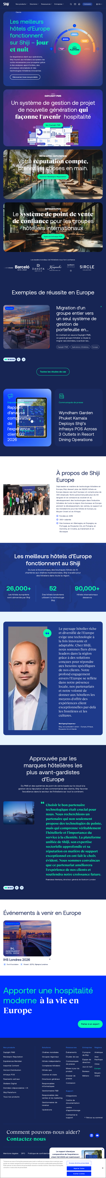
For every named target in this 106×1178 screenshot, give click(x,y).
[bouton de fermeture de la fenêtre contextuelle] (102, 1149)
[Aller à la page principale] (6, 4)
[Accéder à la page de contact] (75, 4)
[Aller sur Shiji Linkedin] (91, 1135)
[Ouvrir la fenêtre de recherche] (71, 4)
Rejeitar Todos (79, 1168)
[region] (53, 1168)
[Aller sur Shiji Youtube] (97, 1135)
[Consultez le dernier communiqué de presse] (79, 417)
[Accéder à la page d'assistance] (79, 4)
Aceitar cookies (79, 1173)
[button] (87, 4)
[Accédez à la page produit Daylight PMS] (53, 49)
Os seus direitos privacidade (79, 1163)
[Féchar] (102, 1168)
